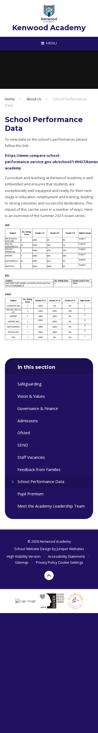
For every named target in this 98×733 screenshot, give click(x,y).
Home (10, 98)
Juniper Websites (70, 549)
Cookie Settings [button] (70, 562)
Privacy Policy (46, 562)
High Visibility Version (24, 556)
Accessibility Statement (66, 556)
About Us (33, 98)
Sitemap (21, 562)
